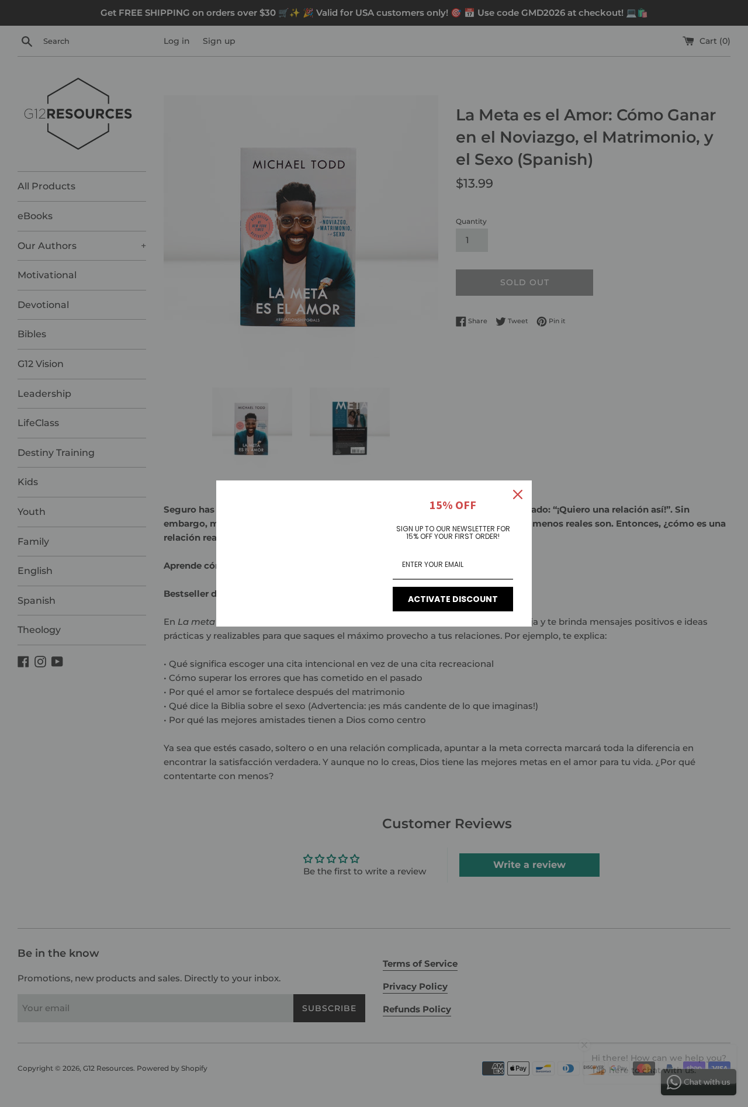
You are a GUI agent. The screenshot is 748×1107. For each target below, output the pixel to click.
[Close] (518, 494)
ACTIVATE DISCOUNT (453, 599)
